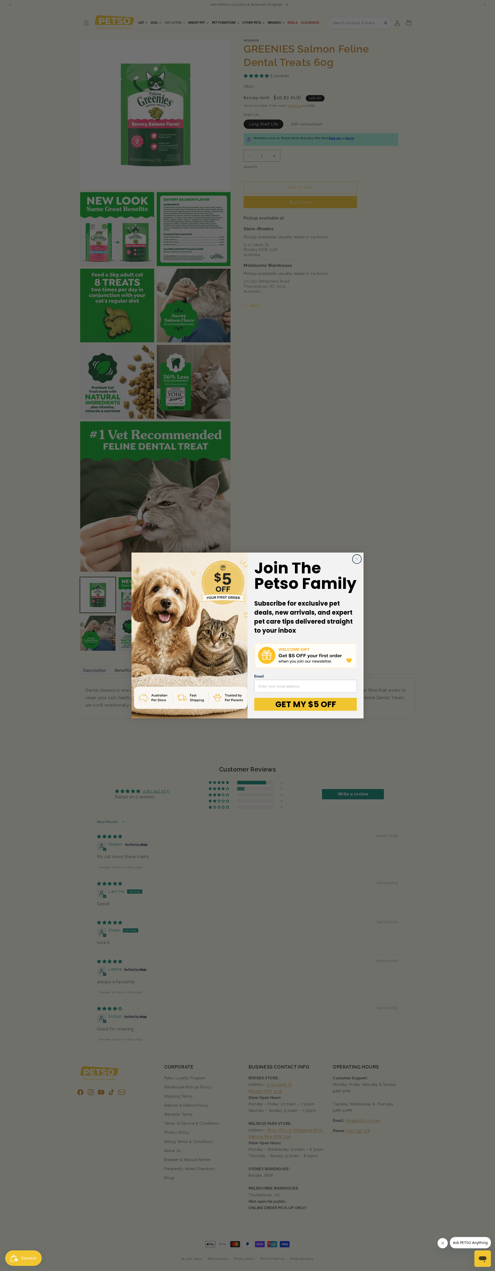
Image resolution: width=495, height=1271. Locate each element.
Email (259, 676)
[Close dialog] (356, 559)
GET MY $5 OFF (305, 704)
